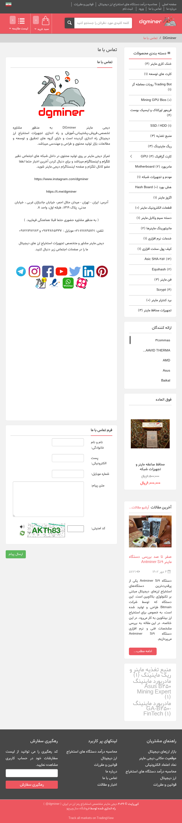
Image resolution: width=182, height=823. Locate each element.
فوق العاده (164, 400)
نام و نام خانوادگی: (97, 445)
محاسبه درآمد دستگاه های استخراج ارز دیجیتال (127, 4)
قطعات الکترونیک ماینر (153, 207)
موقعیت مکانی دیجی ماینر (157, 758)
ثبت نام (128, 9)
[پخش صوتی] (22, 527)
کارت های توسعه (158, 74)
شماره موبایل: (100, 474)
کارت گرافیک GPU (156, 156)
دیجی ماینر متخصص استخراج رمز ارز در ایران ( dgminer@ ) (80, 804)
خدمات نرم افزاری (157, 238)
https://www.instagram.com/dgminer (61, 179)
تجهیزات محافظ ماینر (155, 310)
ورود (141, 9)
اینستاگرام (91, 161)
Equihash (162, 269)
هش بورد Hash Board (153, 187)
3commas (162, 340)
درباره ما (171, 9)
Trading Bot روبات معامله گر (152, 87)
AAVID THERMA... (156, 350)
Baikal (165, 380)
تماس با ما (155, 9)
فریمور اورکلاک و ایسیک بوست (151, 113)
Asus (166, 370)
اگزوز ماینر (162, 197)
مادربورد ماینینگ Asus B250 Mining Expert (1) (152, 689)
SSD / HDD (161, 125)
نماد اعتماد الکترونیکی (160, 764)
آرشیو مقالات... (139, 507)
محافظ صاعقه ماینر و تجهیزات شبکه (150, 467)
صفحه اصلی (169, 4)
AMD (166, 360)
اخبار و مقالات (107, 784)
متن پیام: (97, 485)
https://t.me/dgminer (61, 191)
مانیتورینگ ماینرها (156, 228)
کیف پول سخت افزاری (154, 249)
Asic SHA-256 (158, 259)
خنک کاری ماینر (158, 63)
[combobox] (103, 23)
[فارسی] (8, 5)
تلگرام (105, 161)
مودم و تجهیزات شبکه (154, 177)
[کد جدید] (22, 534)
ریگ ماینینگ (160, 146)
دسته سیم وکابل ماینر (154, 218)
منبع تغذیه (161, 136)
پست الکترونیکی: (98, 461)
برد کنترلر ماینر (159, 300)
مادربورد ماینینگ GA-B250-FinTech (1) (152, 709)
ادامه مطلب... (143, 651)
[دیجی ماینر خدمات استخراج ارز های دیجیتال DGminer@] (158, 21)
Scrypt (164, 289)
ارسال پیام (16, 554)
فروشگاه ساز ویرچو (78, 808)
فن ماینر (163, 279)
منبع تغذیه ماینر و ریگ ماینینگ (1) (150, 672)
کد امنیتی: (98, 528)
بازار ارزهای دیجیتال (162, 751)
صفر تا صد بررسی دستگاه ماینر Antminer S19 (150, 559)
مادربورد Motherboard (153, 166)
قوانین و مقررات (83, 4)
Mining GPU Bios (156, 100)
